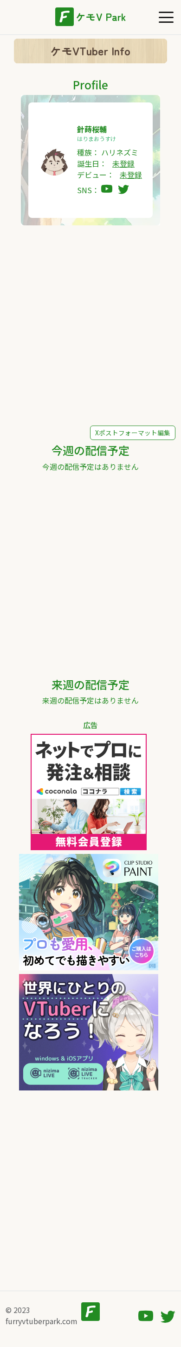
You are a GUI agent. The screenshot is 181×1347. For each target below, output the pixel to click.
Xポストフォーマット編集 (132, 432)
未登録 (123, 163)
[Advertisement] (90, 325)
